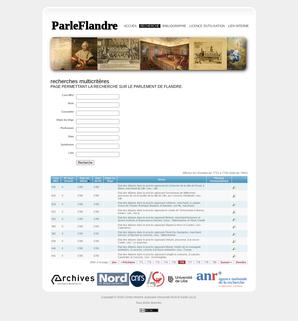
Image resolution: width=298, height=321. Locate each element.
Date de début (84, 179)
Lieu (71, 152)
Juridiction (67, 144)
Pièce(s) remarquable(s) (219, 179)
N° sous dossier (69, 179)
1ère (114, 262)
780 (214, 262)
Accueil (130, 26)
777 (190, 262)
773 (157, 262)
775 (174, 262)
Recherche (149, 26)
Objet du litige (65, 119)
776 (182, 262)
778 (198, 262)
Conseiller (67, 111)
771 (141, 262)
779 (206, 262)
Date (71, 136)
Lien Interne (238, 26)
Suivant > (226, 262)
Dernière (241, 262)
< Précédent (128, 262)
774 (165, 262)
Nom (71, 103)
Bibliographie (174, 26)
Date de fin (98, 179)
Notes (161, 179)
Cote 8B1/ (68, 95)
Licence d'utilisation (207, 26)
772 (149, 262)
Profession (67, 128)
